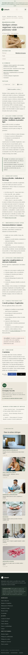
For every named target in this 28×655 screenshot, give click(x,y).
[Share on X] (21, 374)
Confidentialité (14, 652)
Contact (3, 628)
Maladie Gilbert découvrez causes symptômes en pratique (12, 497)
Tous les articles (4, 644)
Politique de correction (6, 641)
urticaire (22, 215)
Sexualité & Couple (8, 561)
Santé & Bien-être (5, 600)
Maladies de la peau (12, 16)
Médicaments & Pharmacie (10, 450)
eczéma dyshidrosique (15, 331)
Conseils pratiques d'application (11, 75)
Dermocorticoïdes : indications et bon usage (14, 68)
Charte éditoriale (4, 623)
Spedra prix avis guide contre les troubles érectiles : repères (13, 564)
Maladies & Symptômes (6, 603)
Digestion (5, 516)
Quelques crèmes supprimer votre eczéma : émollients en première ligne (13, 66)
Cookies (21, 652)
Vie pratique (4, 613)
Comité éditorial (4, 621)
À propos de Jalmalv (5, 618)
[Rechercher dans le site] (17, 9)
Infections (6, 539)
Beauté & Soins (4, 610)
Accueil (4, 16)
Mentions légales (4, 634)
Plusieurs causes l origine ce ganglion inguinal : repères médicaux (14, 541)
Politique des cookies (5, 639)
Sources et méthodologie (6, 626)
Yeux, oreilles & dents (9, 472)
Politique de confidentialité (7, 636)
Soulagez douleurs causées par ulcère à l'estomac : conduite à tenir (13, 519)
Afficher (18, 89)
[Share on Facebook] (12, 374)
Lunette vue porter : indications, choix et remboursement (11, 474)
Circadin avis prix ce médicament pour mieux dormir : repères (14, 452)
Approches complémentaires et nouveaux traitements (13, 73)
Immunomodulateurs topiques (11, 70)
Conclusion (6, 77)
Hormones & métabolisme (10, 494)
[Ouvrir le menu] (25, 9)
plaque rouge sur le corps (10, 217)
